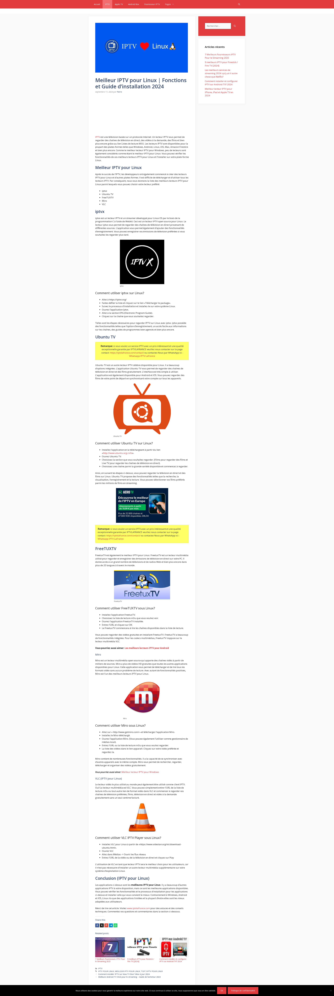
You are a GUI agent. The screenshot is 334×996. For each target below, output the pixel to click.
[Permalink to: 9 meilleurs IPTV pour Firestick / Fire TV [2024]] (142, 947)
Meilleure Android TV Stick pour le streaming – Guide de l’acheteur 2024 (129, 977)
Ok (221, 990)
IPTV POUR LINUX (106, 971)
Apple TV (119, 4)
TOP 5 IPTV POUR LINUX (152, 971)
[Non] (330, 990)
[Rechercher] (234, 26)
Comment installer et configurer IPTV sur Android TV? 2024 (172, 960)
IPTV (107, 4)
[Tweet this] (102, 925)
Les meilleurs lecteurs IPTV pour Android (147, 648)
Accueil (97, 4)
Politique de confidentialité (243, 990)
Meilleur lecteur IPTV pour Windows (140, 771)
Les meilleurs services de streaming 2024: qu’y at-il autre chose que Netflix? (221, 73)
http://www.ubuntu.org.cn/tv (117, 453)
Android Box (133, 4)
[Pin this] (106, 925)
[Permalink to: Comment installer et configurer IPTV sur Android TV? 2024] (174, 947)
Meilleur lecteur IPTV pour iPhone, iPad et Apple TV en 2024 (219, 92)
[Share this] (97, 925)
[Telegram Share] (111, 925)
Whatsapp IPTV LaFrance (142, 355)
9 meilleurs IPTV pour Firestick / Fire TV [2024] (140, 960)
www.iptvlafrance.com (138, 908)
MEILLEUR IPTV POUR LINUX (127, 971)
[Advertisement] (142, 116)
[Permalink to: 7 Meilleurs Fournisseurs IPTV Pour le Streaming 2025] (110, 947)
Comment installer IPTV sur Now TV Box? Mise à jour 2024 (124, 974)
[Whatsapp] (115, 925)
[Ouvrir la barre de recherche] (239, 4)
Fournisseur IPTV (152, 4)
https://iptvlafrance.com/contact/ (127, 352)
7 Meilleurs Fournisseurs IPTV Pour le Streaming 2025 (110, 960)
